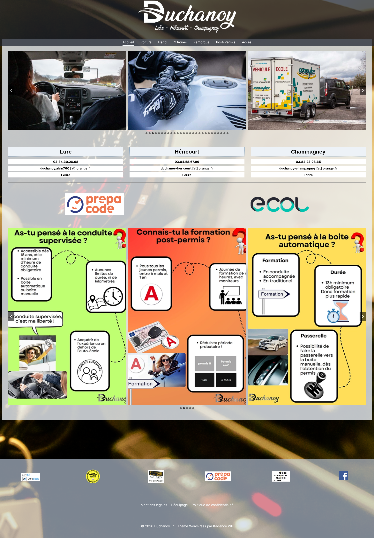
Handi (163, 42)
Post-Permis (225, 42)
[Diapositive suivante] (363, 90)
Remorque (201, 42)
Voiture (146, 42)
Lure (66, 152)
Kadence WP (223, 526)
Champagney (308, 152)
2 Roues (180, 42)
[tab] (146, 133)
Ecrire (65, 175)
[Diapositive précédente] (11, 90)
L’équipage (179, 505)
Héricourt (187, 152)
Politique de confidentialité (212, 505)
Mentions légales (154, 505)
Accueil (128, 42)
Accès (246, 42)
